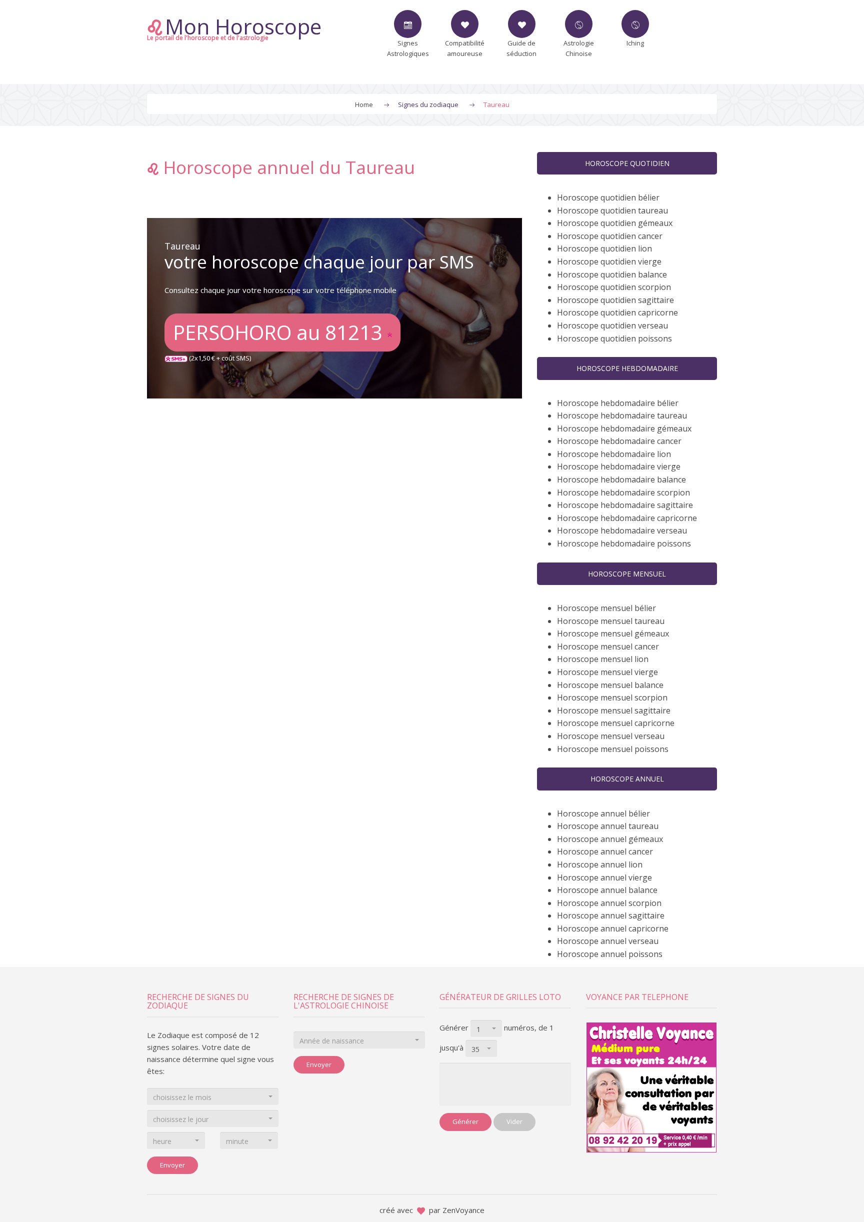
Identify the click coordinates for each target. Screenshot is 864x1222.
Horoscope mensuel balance (610, 685)
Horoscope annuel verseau (607, 941)
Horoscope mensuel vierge (607, 672)
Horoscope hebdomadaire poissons (624, 543)
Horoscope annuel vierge (604, 877)
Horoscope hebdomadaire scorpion (623, 492)
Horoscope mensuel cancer (608, 646)
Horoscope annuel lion (599, 864)
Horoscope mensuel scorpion (612, 697)
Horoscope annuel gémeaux (610, 839)
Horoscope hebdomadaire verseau (622, 530)
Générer (465, 1121)
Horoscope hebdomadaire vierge (618, 466)
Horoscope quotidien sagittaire (615, 300)
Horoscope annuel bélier (603, 813)
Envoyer (172, 1165)
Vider (514, 1121)
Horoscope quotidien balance (612, 274)
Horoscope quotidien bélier (608, 197)
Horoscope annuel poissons (609, 954)
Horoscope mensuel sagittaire (613, 710)
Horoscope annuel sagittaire (610, 915)
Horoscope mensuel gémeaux (613, 633)
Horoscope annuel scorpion (609, 903)
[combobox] (212, 1096)
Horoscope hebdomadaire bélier (617, 403)
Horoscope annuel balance (607, 890)
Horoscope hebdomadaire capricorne (627, 518)
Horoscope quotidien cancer (609, 236)
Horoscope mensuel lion (602, 659)
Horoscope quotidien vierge (609, 261)
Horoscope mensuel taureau (610, 621)
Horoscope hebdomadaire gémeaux (624, 428)
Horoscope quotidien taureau (612, 210)
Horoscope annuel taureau (607, 826)
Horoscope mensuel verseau (610, 736)
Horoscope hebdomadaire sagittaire (625, 505)
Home (364, 104)
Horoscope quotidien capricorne (617, 312)
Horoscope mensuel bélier (606, 608)
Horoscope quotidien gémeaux (614, 223)
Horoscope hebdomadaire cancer (619, 441)
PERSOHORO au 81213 (280, 332)
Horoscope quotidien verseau (612, 325)
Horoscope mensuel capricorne (615, 723)
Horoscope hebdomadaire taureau (622, 415)
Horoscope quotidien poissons (614, 338)
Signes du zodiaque (428, 104)
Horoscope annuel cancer (605, 851)
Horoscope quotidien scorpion (614, 287)
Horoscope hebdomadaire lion (614, 454)
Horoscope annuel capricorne (612, 928)
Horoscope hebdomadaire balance (621, 479)
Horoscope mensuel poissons (612, 749)
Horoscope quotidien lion (604, 248)
